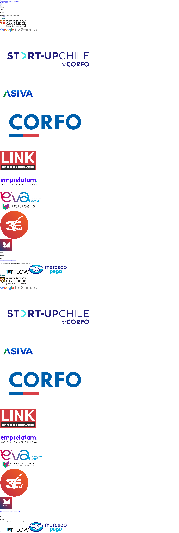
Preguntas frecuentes (12, 514)
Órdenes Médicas (8, 1)
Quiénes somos (2, 514)
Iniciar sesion (2, 2)
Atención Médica (2, 1)
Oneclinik (19, 253)
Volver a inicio (2, 16)
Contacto (7, 514)
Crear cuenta (6, 2)
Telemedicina (16, 253)
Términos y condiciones (3, 260)
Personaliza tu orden (11, 253)
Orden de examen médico (4, 253)
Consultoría (18, 1)
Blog (20, 1)
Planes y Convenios (13, 1)
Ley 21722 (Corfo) (13, 260)
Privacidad (9, 260)
